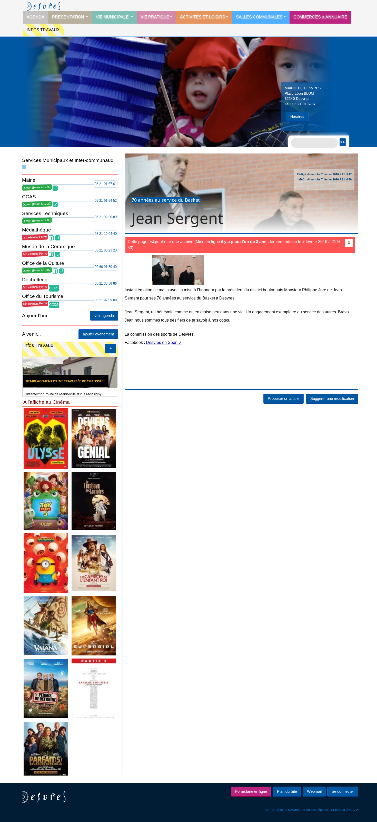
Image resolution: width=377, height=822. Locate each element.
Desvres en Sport (161, 367)
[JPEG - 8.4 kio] (45, 748)
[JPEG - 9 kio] (93, 438)
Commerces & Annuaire (320, 17)
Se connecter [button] (343, 791)
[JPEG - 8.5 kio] (45, 438)
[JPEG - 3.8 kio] (93, 688)
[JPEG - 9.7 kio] (45, 500)
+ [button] (111, 348)
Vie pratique (155, 17)
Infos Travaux (43, 30)
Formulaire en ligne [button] (251, 791)
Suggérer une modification (332, 423)
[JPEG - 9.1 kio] (45, 625)
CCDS (53, 288)
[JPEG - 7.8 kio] (93, 625)
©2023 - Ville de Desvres (282, 810)
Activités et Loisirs (202, 17)
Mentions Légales (315, 810)
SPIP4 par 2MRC (343, 810)
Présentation (68, 17)
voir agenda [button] (104, 315)
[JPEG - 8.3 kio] (45, 688)
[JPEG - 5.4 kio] (93, 500)
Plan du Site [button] (287, 791)
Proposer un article (283, 423)
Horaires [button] (297, 116)
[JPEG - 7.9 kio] (45, 563)
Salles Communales (259, 17)
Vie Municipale (113, 17)
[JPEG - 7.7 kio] (93, 563)
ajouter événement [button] (98, 334)
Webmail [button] (314, 791)
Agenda (35, 17)
